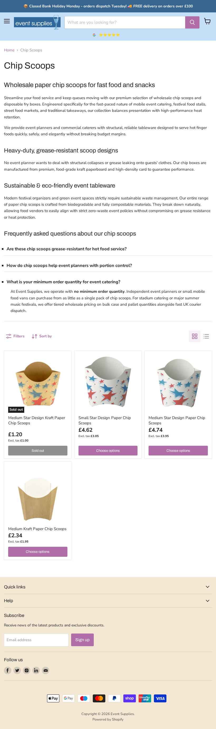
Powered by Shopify (108, 719)
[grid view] (194, 336)
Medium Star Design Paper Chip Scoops (177, 420)
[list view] (206, 336)
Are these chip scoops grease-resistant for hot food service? (67, 249)
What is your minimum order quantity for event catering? (63, 282)
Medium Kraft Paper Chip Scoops (37, 528)
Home (9, 50)
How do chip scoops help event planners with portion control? (69, 265)
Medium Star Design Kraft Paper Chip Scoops (36, 420)
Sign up (82, 639)
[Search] (192, 22)
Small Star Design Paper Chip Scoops (104, 420)
